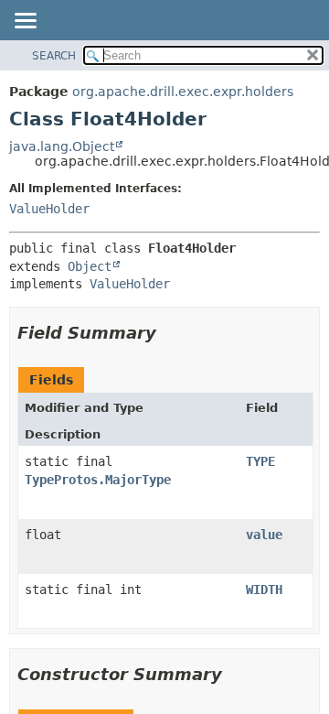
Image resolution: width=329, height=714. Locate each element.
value (264, 534)
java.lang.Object (61, 146)
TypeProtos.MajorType (98, 479)
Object (89, 266)
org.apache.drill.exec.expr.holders (182, 91)
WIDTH (264, 589)
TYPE (260, 461)
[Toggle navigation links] (24, 22)
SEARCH (54, 55)
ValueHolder (49, 208)
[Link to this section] (169, 332)
